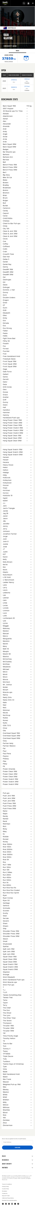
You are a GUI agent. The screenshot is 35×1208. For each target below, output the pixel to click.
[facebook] (3, 1203)
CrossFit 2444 (10, 46)
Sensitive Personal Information (9, 1200)
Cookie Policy (5, 1188)
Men (17, 50)
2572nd (26, 86)
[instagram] (9, 1203)
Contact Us (4, 1193)
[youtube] (12, 1203)
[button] (32, 3)
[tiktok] (18, 1203)
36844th (14, 87)
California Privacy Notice (8, 1198)
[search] (24, 3)
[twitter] (6, 1203)
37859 (9, 58)
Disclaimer (4, 1191)
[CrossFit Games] (5, 3)
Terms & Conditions (7, 1184)
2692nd (26, 79)
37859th (14, 80)
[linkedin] (15, 1203)
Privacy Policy (5, 1186)
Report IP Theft (5, 1195)
